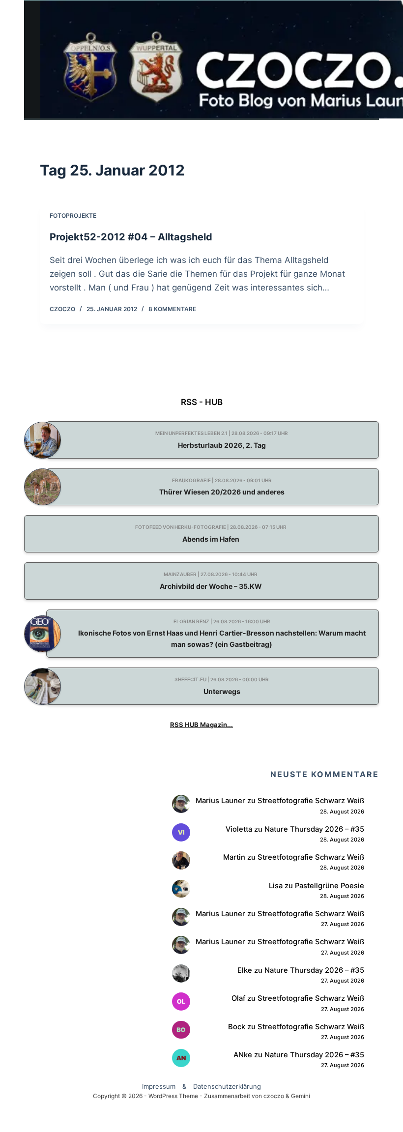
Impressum (158, 1086)
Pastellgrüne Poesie (329, 885)
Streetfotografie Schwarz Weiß (311, 800)
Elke (244, 970)
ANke (242, 1054)
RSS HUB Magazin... (201, 724)
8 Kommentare (172, 309)
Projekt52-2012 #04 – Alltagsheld (131, 237)
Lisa (276, 885)
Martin (234, 857)
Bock (236, 1026)
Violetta (239, 829)
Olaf (238, 998)
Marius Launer (220, 800)
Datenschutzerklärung (227, 1086)
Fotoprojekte (73, 215)
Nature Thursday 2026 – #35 (314, 829)
